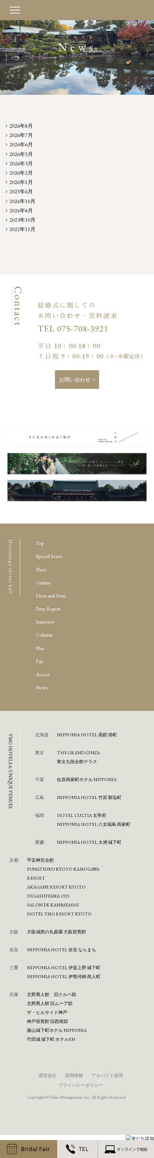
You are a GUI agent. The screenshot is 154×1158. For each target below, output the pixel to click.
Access (42, 674)
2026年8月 (21, 125)
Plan (40, 648)
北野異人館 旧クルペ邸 (51, 995)
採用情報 (74, 1076)
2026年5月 (21, 154)
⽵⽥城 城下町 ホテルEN (51, 1039)
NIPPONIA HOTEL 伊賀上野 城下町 (64, 968)
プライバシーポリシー (80, 1085)
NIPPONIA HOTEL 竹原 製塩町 (89, 797)
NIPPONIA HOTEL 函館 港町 (87, 735)
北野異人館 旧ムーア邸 (50, 1003)
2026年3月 (21, 163)
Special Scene (49, 556)
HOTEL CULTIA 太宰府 (81, 815)
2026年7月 (21, 135)
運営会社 (47, 1076)
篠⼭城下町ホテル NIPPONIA (57, 1030)
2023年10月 (22, 219)
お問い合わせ (74, 379)
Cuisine (43, 582)
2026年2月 (21, 172)
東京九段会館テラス (77, 762)
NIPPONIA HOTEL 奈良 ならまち (61, 950)
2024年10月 (22, 201)
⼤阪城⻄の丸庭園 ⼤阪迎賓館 (56, 932)
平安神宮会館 (40, 860)
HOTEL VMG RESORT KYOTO (59, 914)
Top (40, 543)
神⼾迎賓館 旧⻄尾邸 (47, 1021)
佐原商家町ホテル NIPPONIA (87, 780)
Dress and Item (51, 595)
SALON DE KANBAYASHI (53, 905)
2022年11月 (22, 229)
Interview (45, 621)
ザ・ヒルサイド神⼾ (47, 1012)
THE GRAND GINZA (78, 753)
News (41, 687)
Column (44, 634)
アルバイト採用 (107, 1076)
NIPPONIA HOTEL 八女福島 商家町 (93, 824)
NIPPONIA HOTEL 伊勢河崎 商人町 (64, 977)
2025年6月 (21, 191)
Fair (39, 661)
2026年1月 (21, 182)
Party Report (48, 608)
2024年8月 (21, 210)
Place (41, 569)
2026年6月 (21, 144)
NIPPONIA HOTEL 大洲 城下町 (89, 842)
